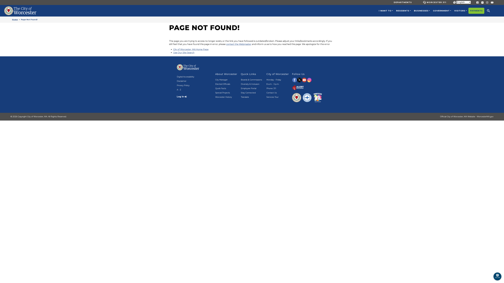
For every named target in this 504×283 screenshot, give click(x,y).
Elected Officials (222, 84)
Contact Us (271, 93)
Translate (245, 97)
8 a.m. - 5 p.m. (272, 84)
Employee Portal (248, 88)
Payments (476, 10)
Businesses (421, 10)
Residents (402, 10)
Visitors (459, 10)
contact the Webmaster (238, 44)
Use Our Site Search (183, 52)
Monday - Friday (273, 80)
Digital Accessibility (185, 77)
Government (441, 10)
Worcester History (223, 97)
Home (15, 20)
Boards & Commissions (251, 80)
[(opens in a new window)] (481, 2)
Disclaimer (181, 81)
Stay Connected (248, 93)
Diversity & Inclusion (250, 84)
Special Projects (222, 93)
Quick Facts (220, 88)
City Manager (221, 80)
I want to (385, 10)
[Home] (23, 8)
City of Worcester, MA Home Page (191, 49)
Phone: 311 (271, 88)
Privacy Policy (183, 85)
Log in (180, 96)
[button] (490, 10)
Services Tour (272, 97)
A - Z (179, 90)
